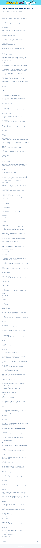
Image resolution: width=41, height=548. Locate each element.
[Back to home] (20, 2)
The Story (20, 11)
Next (37, 541)
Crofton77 (7, 11)
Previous (4, 541)
